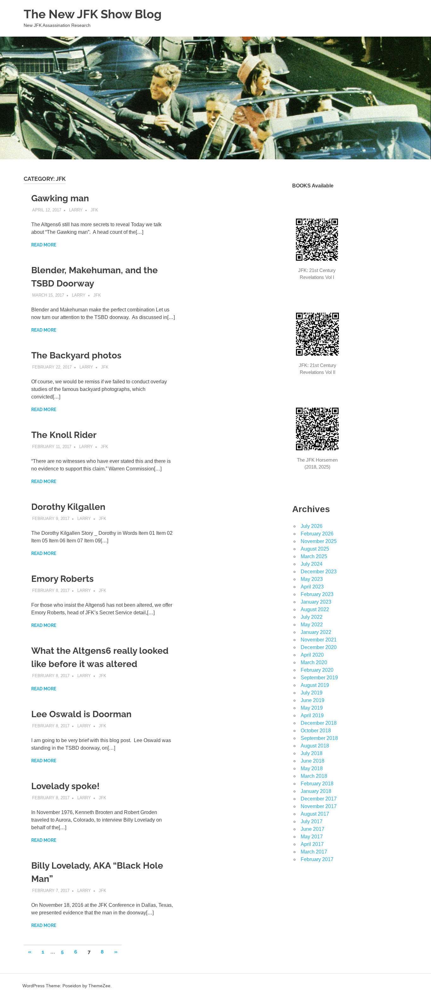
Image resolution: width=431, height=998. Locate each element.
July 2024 (311, 564)
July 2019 (311, 692)
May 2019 (312, 708)
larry (76, 210)
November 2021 (319, 639)
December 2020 (319, 647)
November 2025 (319, 541)
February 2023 (317, 594)
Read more (43, 244)
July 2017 (311, 821)
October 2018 (316, 730)
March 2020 (314, 662)
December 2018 (319, 723)
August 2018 (315, 745)
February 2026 (317, 533)
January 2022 (316, 632)
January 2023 (316, 602)
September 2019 (319, 677)
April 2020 (312, 655)
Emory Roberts (62, 579)
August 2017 (315, 814)
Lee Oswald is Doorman (81, 714)
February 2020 (317, 670)
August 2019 (315, 685)
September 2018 (319, 738)
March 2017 (314, 851)
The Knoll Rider (64, 435)
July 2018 (311, 753)
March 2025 (314, 556)
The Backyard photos (76, 355)
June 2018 (312, 761)
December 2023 (319, 571)
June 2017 (312, 829)
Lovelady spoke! (65, 786)
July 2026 (311, 526)
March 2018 (314, 776)
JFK (94, 210)
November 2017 (319, 806)
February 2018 (317, 783)
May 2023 (312, 579)
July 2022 (311, 617)
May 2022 (312, 624)
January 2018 (316, 791)
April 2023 (312, 586)
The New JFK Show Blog (93, 14)
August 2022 (315, 609)
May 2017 (312, 836)
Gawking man (60, 198)
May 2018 (312, 768)
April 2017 (312, 844)
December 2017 (319, 798)
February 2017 (317, 859)
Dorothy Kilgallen (68, 507)
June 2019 (312, 700)
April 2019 (312, 715)
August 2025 (315, 549)
